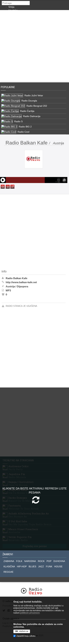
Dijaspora (22, 286)
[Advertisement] (34, 46)
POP (49, 561)
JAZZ (41, 566)
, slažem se (21, 631)
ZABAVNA (9, 561)
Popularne (8, 87)
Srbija (11, 7)
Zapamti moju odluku (26, 636)
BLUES (32, 566)
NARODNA (30, 561)
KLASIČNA (9, 566)
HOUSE (58, 566)
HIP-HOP (22, 566)
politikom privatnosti (30, 613)
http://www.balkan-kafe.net (21, 282)
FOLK (19, 561)
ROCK (41, 561)
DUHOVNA (59, 561)
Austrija (10, 286)
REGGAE (8, 571)
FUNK (49, 566)
